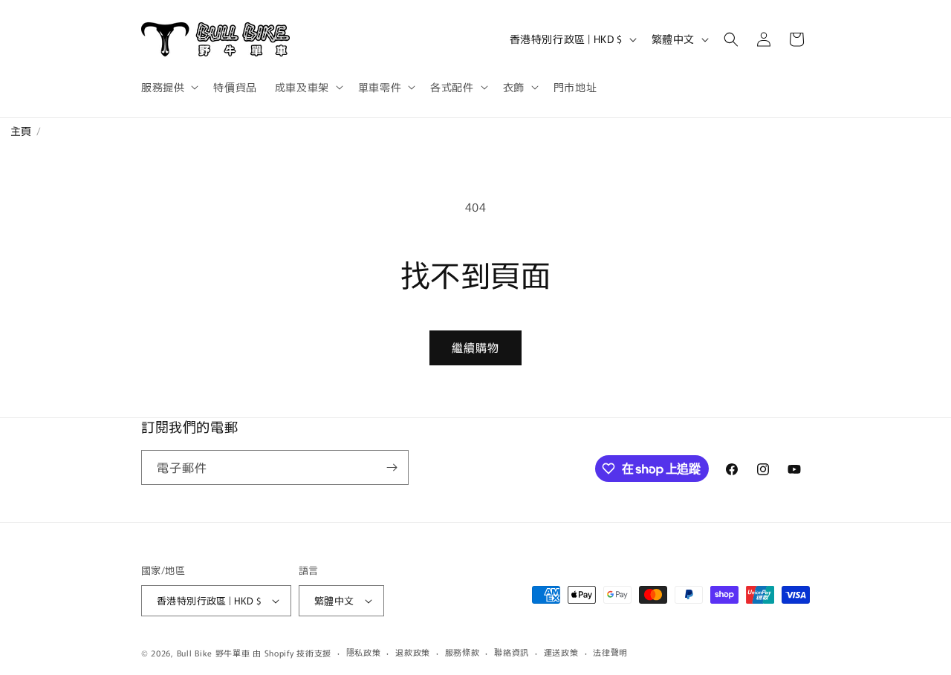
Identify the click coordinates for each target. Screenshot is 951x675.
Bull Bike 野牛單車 (213, 653)
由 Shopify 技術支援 (292, 653)
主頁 (16, 130)
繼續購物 (475, 347)
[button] (168, 86)
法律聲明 (610, 652)
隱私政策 (363, 652)
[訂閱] (391, 467)
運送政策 (561, 652)
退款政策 (412, 652)
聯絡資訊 (511, 652)
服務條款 (462, 652)
